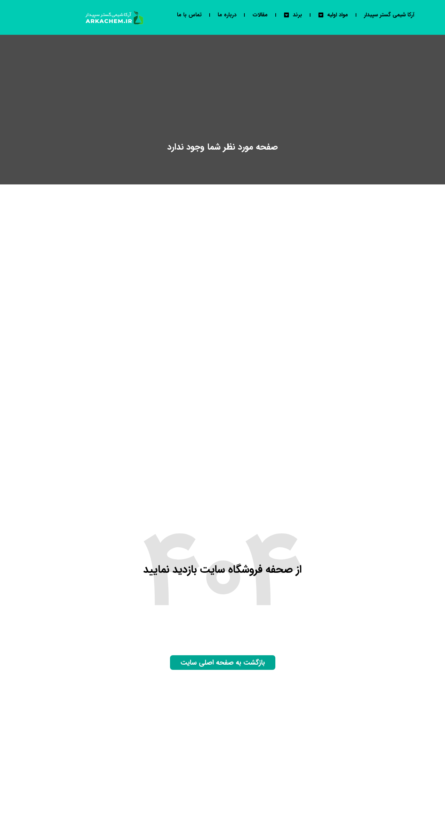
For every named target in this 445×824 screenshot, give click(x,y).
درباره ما (227, 14)
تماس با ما (189, 14)
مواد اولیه (337, 14)
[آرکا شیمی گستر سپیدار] (114, 17)
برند (297, 14)
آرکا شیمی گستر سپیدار (389, 14)
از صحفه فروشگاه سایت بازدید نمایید (222, 569)
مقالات (260, 14)
